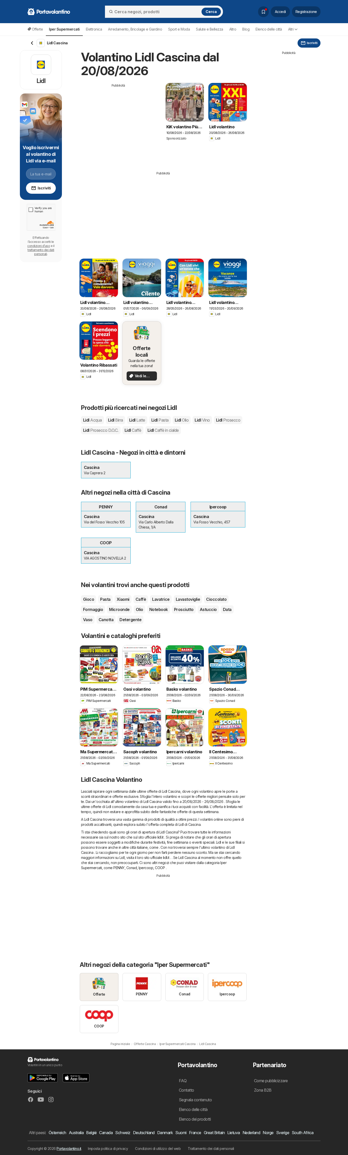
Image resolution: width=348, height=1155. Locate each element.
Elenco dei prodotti (195, 1119)
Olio (139, 609)
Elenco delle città (269, 29)
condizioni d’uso (38, 246)
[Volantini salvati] (263, 11)
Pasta (105, 599)
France (195, 1132)
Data (227, 609)
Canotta (106, 619)
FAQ (182, 1080)
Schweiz (122, 1132)
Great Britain (214, 1132)
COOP (160, 868)
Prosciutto (184, 609)
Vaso (87, 619)
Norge (268, 1132)
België (91, 1132)
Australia (76, 1132)
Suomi (180, 1132)
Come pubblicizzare (271, 1080)
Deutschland (144, 1132)
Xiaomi (123, 599)
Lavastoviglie (188, 599)
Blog (245, 29)
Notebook (158, 609)
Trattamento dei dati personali (211, 1148)
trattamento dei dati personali (41, 252)
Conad (131, 868)
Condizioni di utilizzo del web (158, 1148)
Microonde (119, 609)
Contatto (186, 1090)
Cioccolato (216, 599)
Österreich (57, 1132)
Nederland (251, 1132)
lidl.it (160, 837)
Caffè (141, 599)
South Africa (303, 1132)
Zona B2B (263, 1090)
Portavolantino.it (69, 1148)
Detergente (130, 619)
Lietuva (233, 1132)
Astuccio (208, 609)
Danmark (165, 1132)
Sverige (282, 1132)
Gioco (88, 599)
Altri (290, 29)
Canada (106, 1132)
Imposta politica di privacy (108, 1148)
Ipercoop (146, 868)
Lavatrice (160, 599)
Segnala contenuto (195, 1099)
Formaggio (93, 609)
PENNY (118, 868)
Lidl (92, 420)
